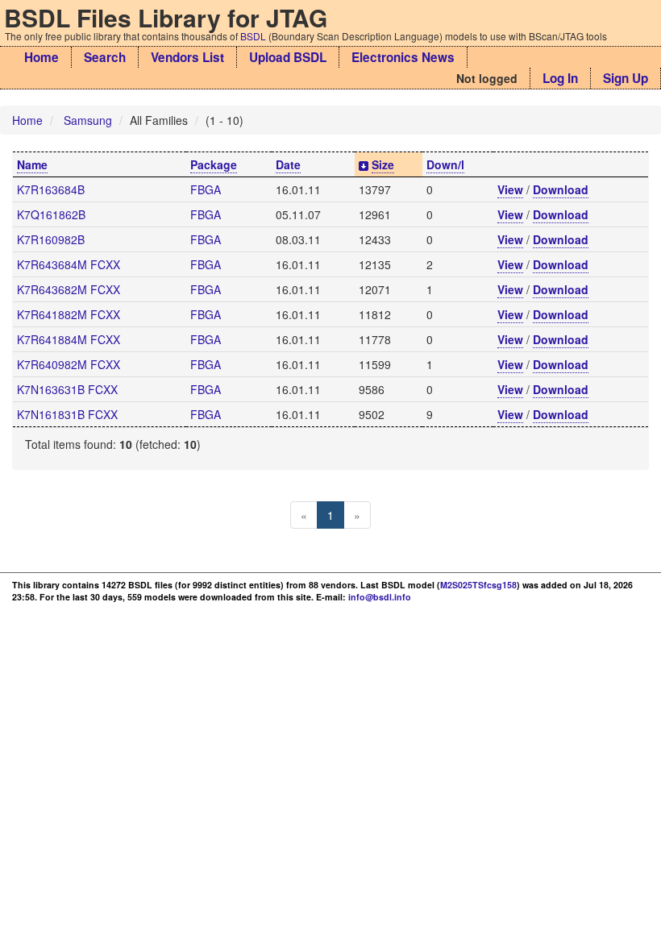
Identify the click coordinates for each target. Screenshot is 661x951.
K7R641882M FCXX (68, 314)
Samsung (88, 120)
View (510, 189)
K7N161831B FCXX (67, 414)
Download (560, 189)
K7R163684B (51, 189)
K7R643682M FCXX (68, 289)
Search (105, 57)
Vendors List (187, 57)
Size (383, 164)
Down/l (445, 164)
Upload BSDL (287, 57)
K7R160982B (51, 239)
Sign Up (625, 78)
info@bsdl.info (379, 597)
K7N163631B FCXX (67, 389)
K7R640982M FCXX (68, 364)
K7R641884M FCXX (68, 339)
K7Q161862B (51, 214)
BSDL (253, 36)
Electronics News (403, 57)
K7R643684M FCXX (68, 264)
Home (41, 57)
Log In (560, 78)
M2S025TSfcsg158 (478, 585)
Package (213, 164)
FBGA (205, 189)
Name (32, 164)
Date (288, 164)
